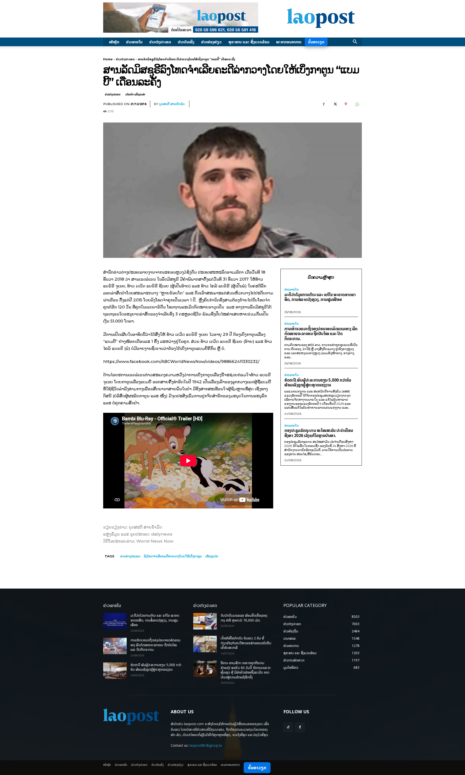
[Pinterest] (346, 104)
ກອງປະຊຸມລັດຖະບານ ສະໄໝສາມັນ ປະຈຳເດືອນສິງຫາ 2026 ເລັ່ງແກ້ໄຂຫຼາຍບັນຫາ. (318, 433)
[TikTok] (288, 727)
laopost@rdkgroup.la (205, 745)
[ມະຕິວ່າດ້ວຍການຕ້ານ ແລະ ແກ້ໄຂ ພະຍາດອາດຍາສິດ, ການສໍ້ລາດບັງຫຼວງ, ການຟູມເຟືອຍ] (115, 621)
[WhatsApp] (357, 104)
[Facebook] (323, 104)
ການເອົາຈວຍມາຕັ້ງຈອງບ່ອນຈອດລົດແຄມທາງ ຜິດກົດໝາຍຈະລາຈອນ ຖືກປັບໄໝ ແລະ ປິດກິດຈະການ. (320, 333)
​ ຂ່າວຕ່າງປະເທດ (129, 556)
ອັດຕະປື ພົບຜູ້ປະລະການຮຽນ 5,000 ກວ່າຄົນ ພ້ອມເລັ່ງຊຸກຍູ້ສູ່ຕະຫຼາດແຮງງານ (317, 382)
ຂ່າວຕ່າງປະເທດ (125, 59)
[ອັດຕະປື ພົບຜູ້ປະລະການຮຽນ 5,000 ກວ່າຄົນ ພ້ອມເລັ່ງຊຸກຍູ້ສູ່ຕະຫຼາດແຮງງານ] (115, 670)
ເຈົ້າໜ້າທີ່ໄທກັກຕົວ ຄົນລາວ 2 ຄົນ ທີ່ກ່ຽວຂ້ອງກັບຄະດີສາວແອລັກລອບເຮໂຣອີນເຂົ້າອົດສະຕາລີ (246, 643)
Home (108, 59)
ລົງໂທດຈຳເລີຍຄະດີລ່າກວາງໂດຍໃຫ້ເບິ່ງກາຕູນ (173, 556)
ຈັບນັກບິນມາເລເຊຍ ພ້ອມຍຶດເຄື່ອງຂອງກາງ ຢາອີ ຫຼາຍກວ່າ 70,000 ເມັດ (244, 617)
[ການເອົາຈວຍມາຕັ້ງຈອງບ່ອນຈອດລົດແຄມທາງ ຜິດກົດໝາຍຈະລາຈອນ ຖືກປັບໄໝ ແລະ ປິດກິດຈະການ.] (115, 646)
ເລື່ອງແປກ (211, 556)
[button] (355, 42)
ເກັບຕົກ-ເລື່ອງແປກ (135, 94)
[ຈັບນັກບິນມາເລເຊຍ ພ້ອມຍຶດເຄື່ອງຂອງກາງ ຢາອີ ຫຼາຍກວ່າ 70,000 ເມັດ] (205, 621)
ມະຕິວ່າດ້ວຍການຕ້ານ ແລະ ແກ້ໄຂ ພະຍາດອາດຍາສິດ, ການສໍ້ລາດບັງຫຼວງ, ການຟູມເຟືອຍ (320, 297)
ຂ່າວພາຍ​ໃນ (291, 289)
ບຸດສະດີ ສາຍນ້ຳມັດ (172, 104)
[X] (335, 104)
